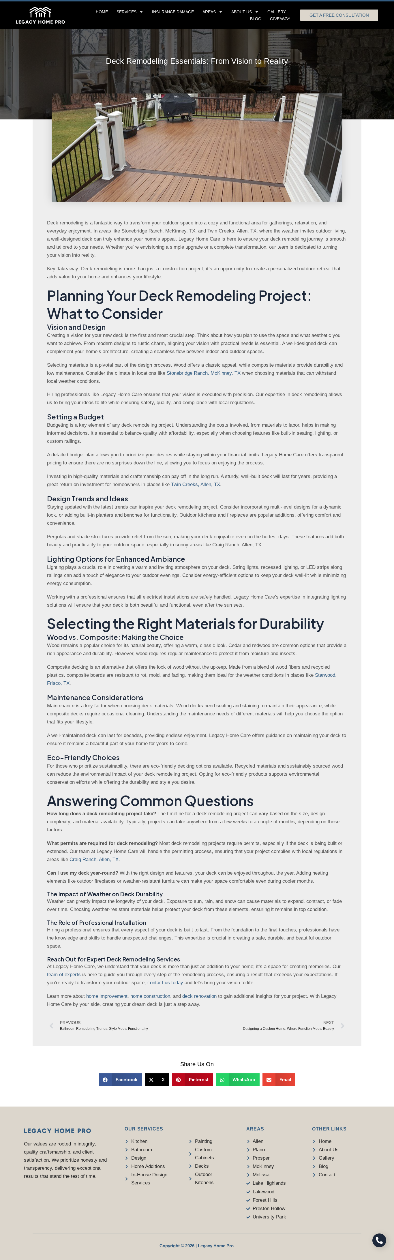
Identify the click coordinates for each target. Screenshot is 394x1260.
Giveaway (280, 18)
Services (126, 12)
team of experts (64, 974)
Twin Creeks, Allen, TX (195, 484)
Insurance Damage (173, 12)
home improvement (106, 996)
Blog (255, 18)
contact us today (165, 982)
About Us (241, 12)
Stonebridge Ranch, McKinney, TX (204, 373)
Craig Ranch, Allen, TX (94, 859)
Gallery (276, 12)
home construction (150, 996)
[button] (120, 1079)
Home (102, 12)
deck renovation (199, 996)
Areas (209, 12)
